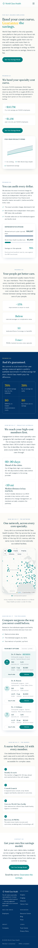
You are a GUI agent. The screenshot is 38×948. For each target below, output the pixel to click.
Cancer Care (24, 904)
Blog (21, 916)
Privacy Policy (24, 931)
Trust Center (24, 928)
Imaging (22, 898)
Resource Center (25, 913)
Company (5, 928)
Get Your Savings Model (12, 60)
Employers (5, 913)
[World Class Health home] (11, 3)
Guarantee (10, 23)
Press (21, 920)
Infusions (23, 901)
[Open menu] (33, 3)
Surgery (22, 895)
